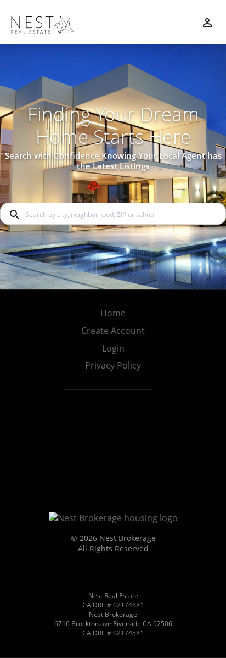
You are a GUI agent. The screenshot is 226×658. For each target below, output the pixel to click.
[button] (113, 351)
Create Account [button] (113, 331)
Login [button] (113, 348)
